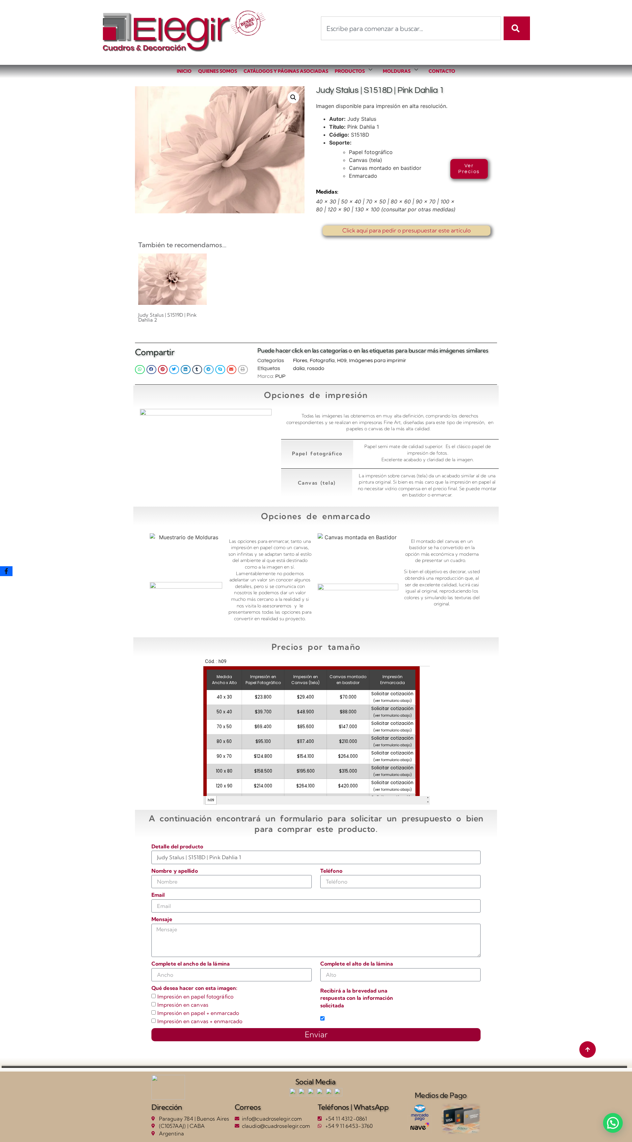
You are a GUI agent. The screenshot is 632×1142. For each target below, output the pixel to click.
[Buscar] (517, 28)
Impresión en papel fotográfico (195, 997)
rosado (315, 368)
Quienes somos (217, 71)
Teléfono (331, 870)
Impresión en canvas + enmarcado (199, 1021)
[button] (293, 97)
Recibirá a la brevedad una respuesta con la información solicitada (356, 998)
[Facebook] (6, 571)
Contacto (442, 71)
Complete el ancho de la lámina (190, 963)
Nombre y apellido (174, 870)
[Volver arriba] (587, 1049)
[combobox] (411, 28)
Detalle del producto (177, 846)
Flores (300, 360)
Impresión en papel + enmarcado (198, 1013)
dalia (299, 368)
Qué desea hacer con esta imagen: (194, 988)
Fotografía (322, 360)
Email (158, 894)
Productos (350, 71)
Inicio (184, 71)
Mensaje (161, 919)
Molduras (396, 71)
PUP (280, 376)
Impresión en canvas (182, 1005)
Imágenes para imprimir (377, 360)
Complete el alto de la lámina (356, 963)
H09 (342, 360)
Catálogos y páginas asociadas (286, 71)
